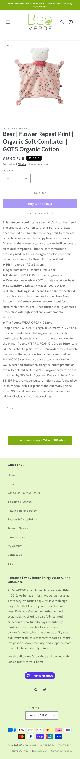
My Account (15, 546)
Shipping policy (40, 750)
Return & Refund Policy (22, 510)
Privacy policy (65, 744)
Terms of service (20, 750)
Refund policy (47, 744)
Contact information (61, 750)
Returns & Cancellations (23, 519)
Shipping (22, 164)
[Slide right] (48, 121)
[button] (7, 22)
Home (11, 475)
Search (12, 484)
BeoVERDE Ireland (26, 744)
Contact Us (15, 554)
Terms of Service (18, 528)
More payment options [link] (40, 213)
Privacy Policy (16, 537)
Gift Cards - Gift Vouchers (24, 493)
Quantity (8, 170)
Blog (10, 563)
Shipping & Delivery (20, 501)
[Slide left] (31, 121)
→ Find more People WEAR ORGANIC (40, 440)
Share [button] (10, 408)
